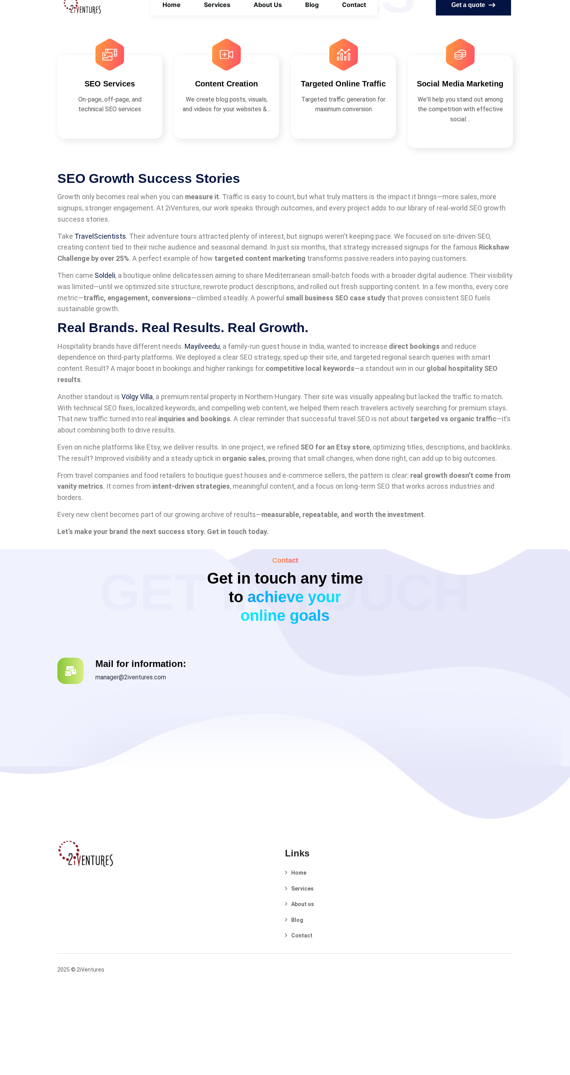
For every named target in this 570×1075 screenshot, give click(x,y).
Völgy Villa (137, 397)
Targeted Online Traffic (343, 83)
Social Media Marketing (460, 83)
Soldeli (105, 275)
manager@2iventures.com (130, 677)
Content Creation (226, 83)
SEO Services (110, 83)
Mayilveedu (202, 346)
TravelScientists (100, 236)
